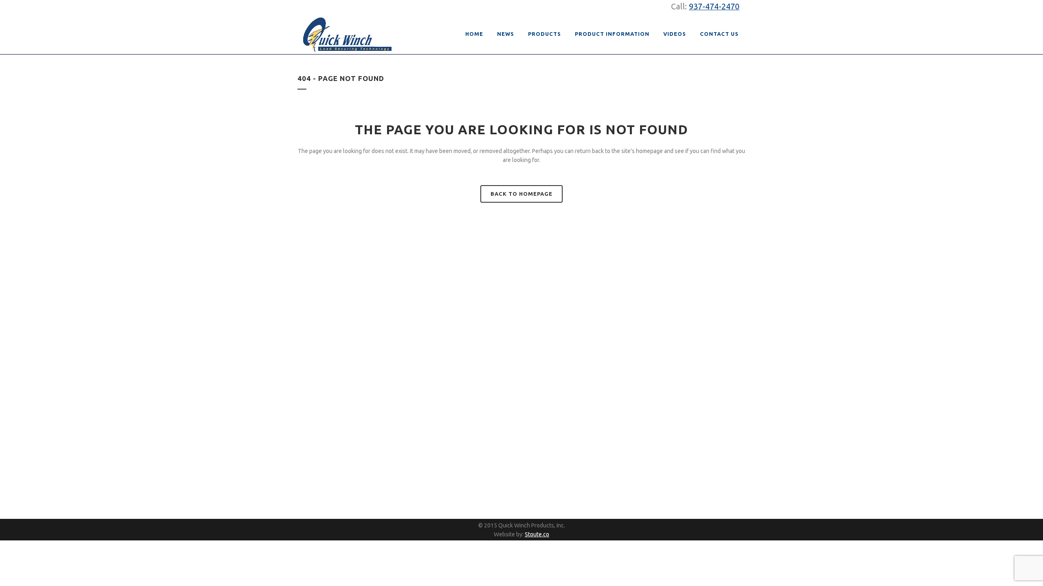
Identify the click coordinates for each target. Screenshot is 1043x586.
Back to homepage (521, 194)
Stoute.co (537, 534)
